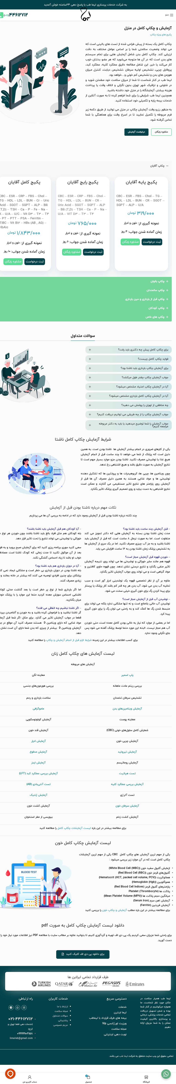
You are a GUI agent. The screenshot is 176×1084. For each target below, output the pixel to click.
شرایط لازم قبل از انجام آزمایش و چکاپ (69, 640)
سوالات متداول (60, 1016)
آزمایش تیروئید (127, 752)
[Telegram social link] (11, 1007)
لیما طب (123, 1056)
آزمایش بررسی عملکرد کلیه (127, 784)
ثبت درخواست (35, 262)
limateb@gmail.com (21, 1038)
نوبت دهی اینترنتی (115, 1034)
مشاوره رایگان (161, 131)
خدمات (122, 1007)
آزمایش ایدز (38, 763)
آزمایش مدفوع (38, 752)
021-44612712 (20, 1019)
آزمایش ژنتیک (38, 795)
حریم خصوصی (60, 1025)
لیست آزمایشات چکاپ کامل (74, 828)
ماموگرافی (38, 709)
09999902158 (25, 1034)
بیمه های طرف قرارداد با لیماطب (107, 1018)
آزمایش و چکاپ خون (114, 910)
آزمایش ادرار (38, 741)
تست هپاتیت (127, 773)
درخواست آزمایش (136, 131)
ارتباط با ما (62, 1006)
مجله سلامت (61, 1011)
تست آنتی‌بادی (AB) (38, 784)
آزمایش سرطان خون (127, 806)
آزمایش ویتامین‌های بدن (127, 709)
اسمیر (125, 675)
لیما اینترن (120, 1012)
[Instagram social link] (24, 1007)
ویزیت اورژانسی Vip (114, 1023)
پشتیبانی (63, 1020)
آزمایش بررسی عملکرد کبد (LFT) (38, 773)
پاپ (131, 675)
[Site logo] (85, 21)
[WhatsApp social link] (17, 1007)
